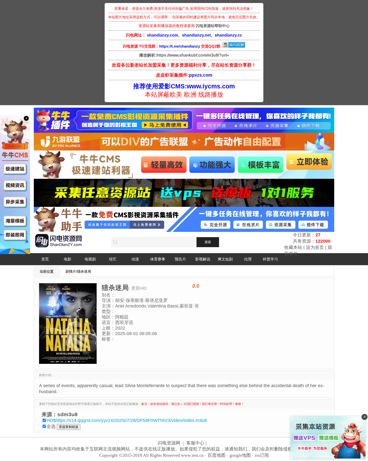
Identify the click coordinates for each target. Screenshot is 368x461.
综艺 (112, 259)
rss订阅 (262, 455)
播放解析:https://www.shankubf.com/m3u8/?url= (184, 55)
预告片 (180, 259)
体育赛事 (157, 259)
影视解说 (202, 259)
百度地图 (217, 455)
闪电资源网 (169, 442)
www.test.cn (192, 455)
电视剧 (90, 259)
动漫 (135, 259)
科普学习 (270, 259)
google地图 (240, 455)
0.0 (195, 286)
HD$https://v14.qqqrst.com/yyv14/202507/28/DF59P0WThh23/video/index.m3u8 (127, 420)
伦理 (248, 259)
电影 (67, 259)
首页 (45, 259)
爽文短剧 (225, 259)
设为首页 (315, 247)
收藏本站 (293, 247)
